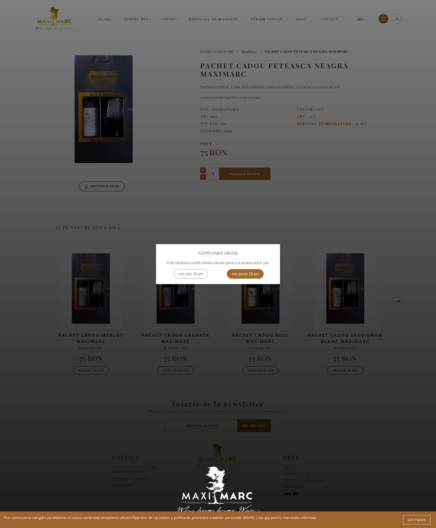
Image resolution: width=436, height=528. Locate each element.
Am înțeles (417, 519)
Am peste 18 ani (245, 273)
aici (267, 517)
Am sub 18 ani (191, 273)
